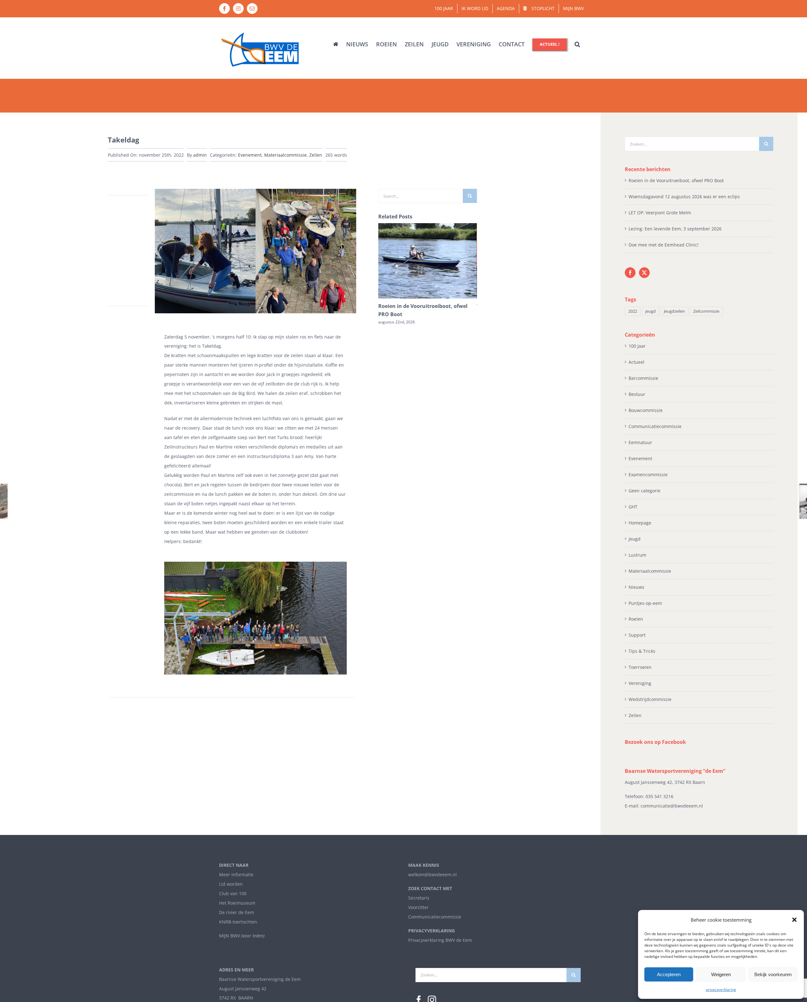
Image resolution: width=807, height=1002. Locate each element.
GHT (633, 507)
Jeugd (635, 539)
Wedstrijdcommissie (650, 699)
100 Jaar (637, 346)
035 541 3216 (659, 796)
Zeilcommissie (706, 311)
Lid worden (231, 884)
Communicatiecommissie (655, 426)
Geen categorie (644, 491)
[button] (794, 920)
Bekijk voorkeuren (773, 974)
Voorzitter (418, 907)
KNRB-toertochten (238, 922)
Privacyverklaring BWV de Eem (440, 940)
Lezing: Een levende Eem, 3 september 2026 (675, 229)
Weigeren (721, 974)
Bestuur (637, 394)
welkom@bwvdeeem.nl (432, 874)
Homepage (640, 523)
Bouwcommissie (646, 410)
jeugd (650, 311)
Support (637, 635)
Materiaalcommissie (285, 155)
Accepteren (669, 974)
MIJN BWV (229, 936)
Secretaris (418, 898)
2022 (632, 311)
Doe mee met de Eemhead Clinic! (664, 245)
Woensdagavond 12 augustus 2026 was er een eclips (684, 197)
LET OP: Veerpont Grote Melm (660, 213)
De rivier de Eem (236, 912)
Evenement (250, 155)
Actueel (636, 362)
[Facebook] (630, 272)
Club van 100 (233, 893)
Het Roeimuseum (237, 903)
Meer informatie (236, 874)
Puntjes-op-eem (645, 603)
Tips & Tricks (642, 651)
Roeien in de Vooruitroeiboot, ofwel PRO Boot (676, 180)
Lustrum (637, 555)
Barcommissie (643, 378)
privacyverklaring (721, 989)
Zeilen (315, 155)
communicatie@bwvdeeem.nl (672, 806)
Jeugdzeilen (674, 311)
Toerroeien (640, 667)
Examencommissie (648, 475)
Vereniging (640, 683)
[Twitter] (644, 272)
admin (200, 155)
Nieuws (636, 587)
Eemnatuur (640, 442)
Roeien (636, 619)
